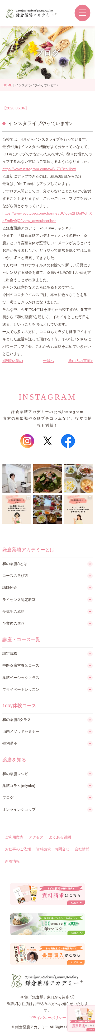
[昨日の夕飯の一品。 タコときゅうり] (47, 478)
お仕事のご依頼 (18, 849)
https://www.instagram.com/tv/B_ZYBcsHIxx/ (39, 169)
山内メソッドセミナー (20, 731)
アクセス (36, 837)
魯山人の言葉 (79, 361)
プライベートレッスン (20, 689)
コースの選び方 (15, 575)
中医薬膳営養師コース (20, 665)
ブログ (7, 797)
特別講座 (9, 743)
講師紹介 (9, 587)
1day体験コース (19, 705)
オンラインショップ (19, 809)
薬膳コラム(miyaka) (18, 786)
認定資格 (9, 653)
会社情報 (82, 849)
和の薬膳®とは (14, 564)
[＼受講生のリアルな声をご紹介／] (16, 509)
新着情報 (12, 861)
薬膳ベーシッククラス (20, 677)
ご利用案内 (14, 837)
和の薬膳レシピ (15, 774)
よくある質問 (60, 837)
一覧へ (47, 361)
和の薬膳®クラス (16, 719)
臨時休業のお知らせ (17, 361)
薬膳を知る (14, 759)
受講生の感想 (13, 611)
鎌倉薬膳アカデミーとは (28, 549)
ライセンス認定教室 (19, 599)
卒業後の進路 (13, 623)
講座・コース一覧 (21, 639)
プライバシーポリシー (47, 1018)
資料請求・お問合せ (52, 849)
